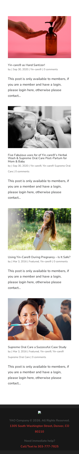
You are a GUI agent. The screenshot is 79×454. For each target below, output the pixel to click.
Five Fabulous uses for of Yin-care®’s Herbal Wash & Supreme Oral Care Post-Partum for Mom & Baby (37, 158)
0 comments (51, 69)
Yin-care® (36, 69)
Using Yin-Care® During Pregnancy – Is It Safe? (39, 257)
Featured (34, 261)
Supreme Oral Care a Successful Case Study (37, 347)
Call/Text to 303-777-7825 (40, 446)
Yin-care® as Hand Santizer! (26, 65)
